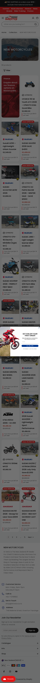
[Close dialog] (38, 327)
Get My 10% (30, 345)
